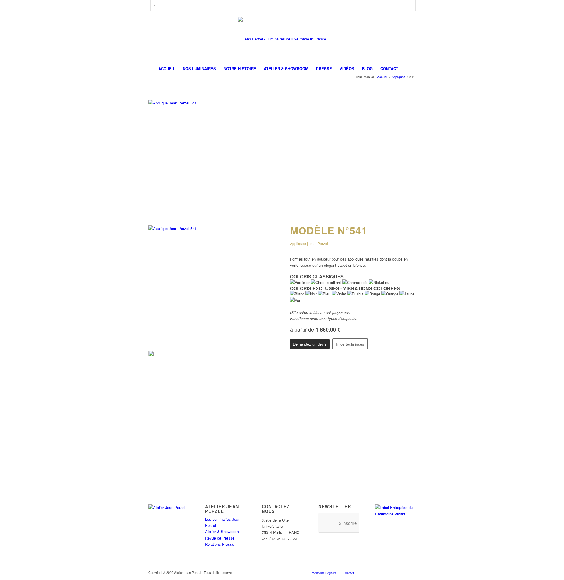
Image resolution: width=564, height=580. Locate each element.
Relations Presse (219, 544)
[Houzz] (393, 572)
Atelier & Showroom (222, 531)
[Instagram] (376, 572)
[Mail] (411, 572)
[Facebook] (367, 572)
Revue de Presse (219, 538)
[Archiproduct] (402, 572)
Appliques (398, 77)
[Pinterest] (384, 572)
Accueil (382, 77)
